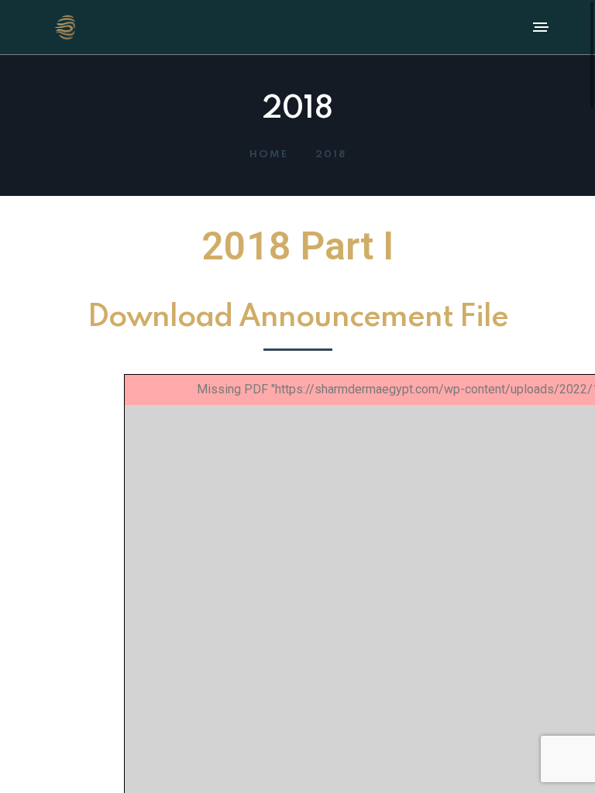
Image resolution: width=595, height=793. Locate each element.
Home (268, 154)
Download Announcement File (298, 318)
